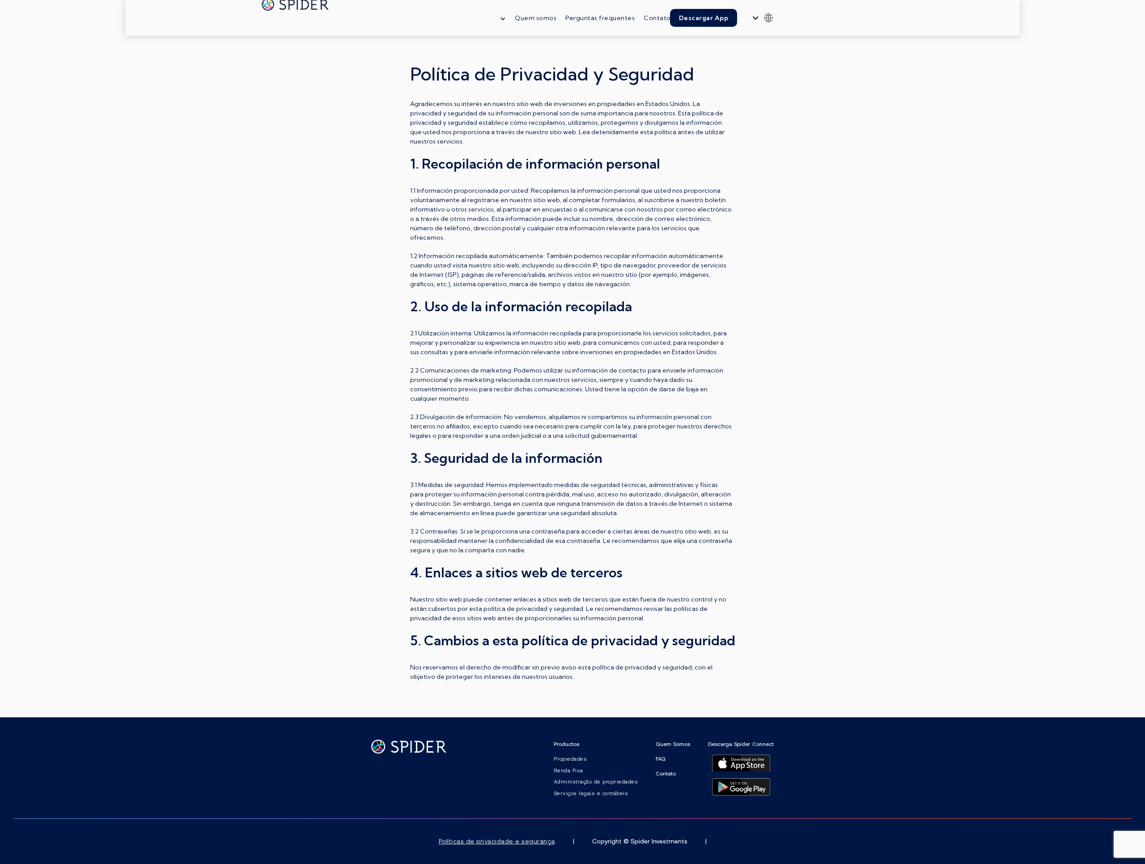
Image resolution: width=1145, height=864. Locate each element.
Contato (657, 18)
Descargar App (704, 18)
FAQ (661, 758)
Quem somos (535, 18)
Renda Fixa (568, 770)
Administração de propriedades (596, 781)
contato (666, 773)
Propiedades (570, 758)
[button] (498, 17)
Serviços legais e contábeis (591, 793)
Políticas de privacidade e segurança (497, 841)
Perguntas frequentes (600, 18)
